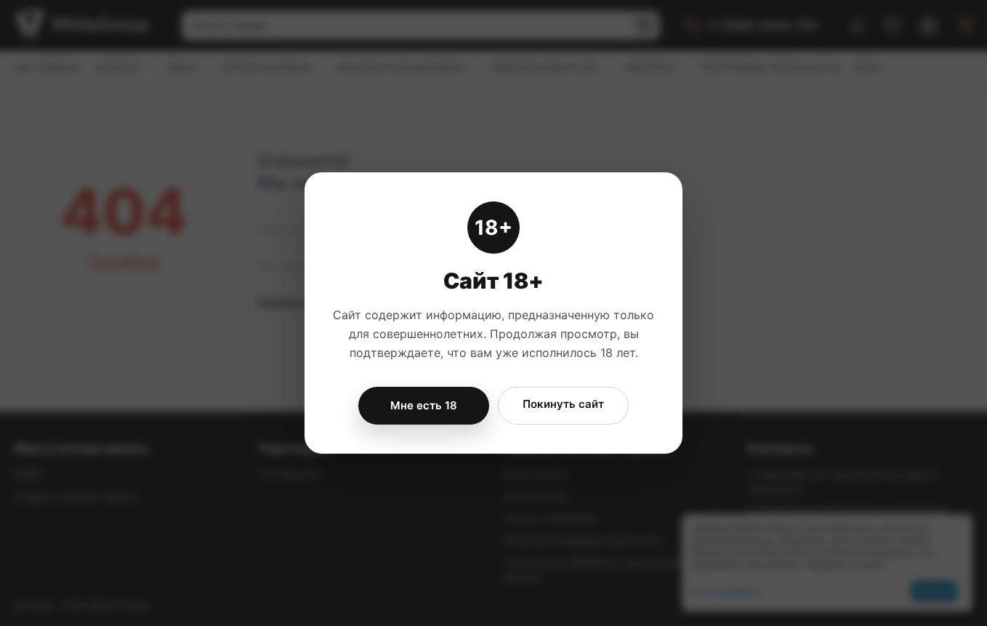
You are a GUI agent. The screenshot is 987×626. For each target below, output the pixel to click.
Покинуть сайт (563, 404)
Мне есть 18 (423, 405)
